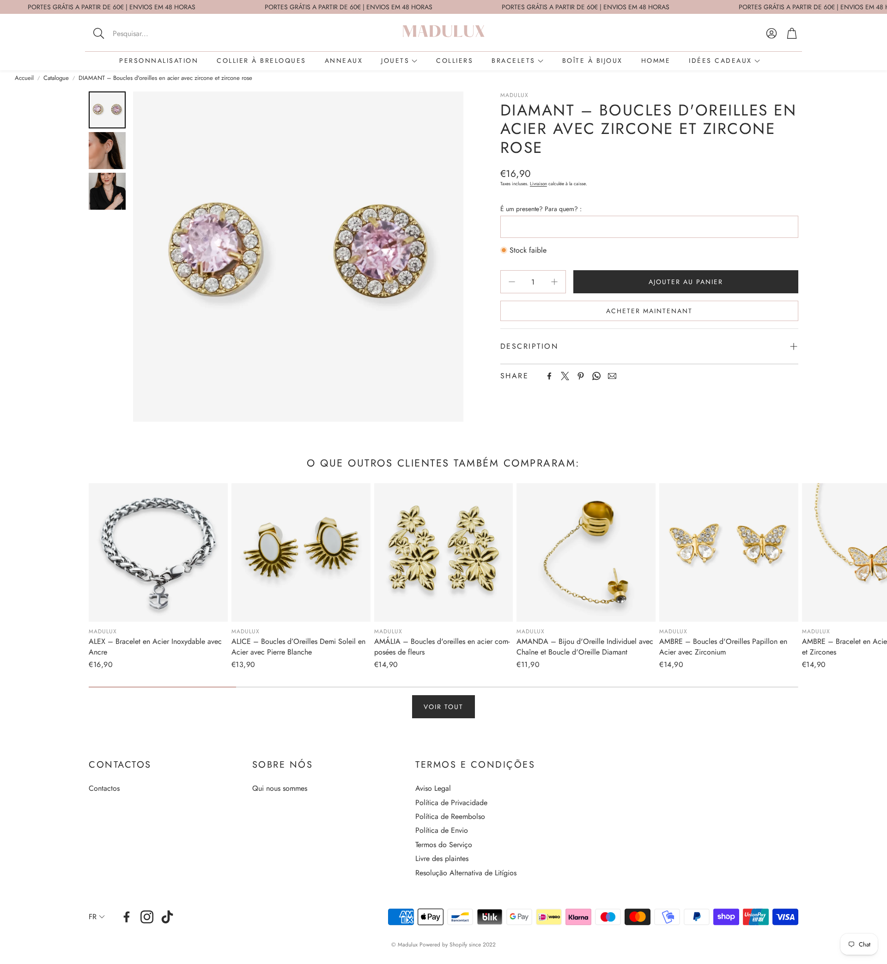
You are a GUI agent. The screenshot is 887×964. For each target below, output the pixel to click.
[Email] (612, 376)
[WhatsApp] (596, 376)
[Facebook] (549, 376)
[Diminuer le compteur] (512, 281)
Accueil (24, 78)
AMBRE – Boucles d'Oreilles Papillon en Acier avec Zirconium (723, 646)
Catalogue (56, 78)
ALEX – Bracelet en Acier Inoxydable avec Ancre (155, 646)
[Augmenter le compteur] (554, 281)
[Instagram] (146, 916)
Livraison (538, 183)
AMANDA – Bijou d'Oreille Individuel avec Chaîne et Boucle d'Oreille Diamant (584, 646)
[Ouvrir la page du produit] (158, 552)
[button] (150, 33)
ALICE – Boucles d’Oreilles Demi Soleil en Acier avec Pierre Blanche (298, 646)
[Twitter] (565, 376)
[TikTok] (167, 916)
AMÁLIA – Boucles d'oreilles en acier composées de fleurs (442, 646)
